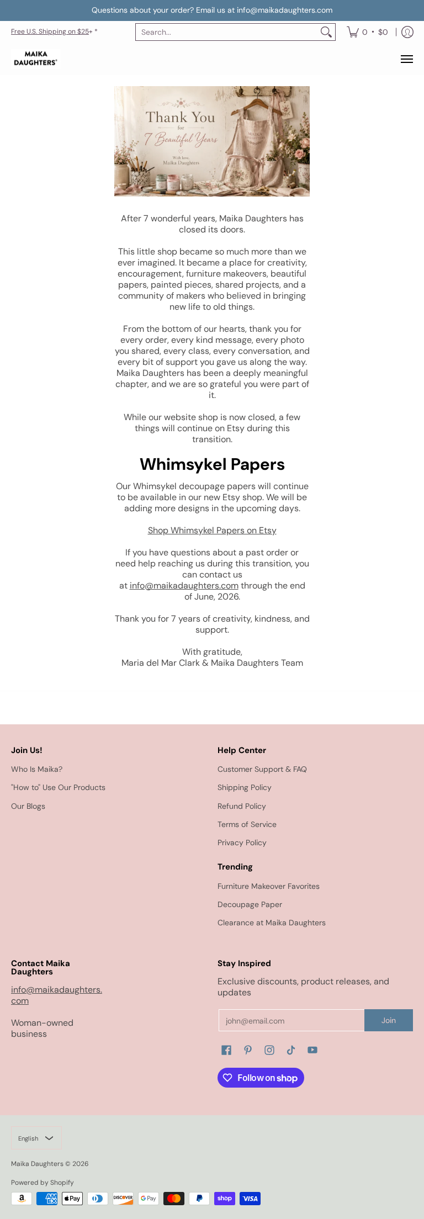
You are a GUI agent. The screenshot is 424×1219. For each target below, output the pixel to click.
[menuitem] (367, 32)
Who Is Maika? (36, 769)
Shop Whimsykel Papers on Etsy (212, 530)
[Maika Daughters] (36, 59)
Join (388, 1020)
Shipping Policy (245, 787)
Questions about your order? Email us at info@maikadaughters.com (212, 10)
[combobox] (226, 32)
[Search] (326, 32)
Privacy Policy (242, 842)
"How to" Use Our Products (58, 787)
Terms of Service (247, 824)
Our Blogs (28, 806)
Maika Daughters (37, 1163)
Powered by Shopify (42, 1182)
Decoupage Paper (250, 904)
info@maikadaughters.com (184, 585)
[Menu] (406, 59)
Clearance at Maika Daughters (272, 923)
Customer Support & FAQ (262, 769)
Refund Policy (242, 806)
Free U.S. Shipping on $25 (50, 31)
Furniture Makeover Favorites (269, 886)
